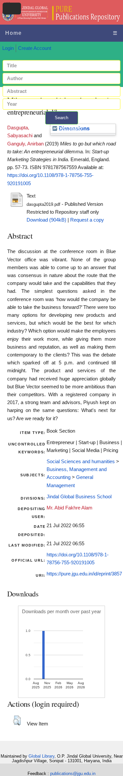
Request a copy (87, 220)
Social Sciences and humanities (81, 461)
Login (8, 48)
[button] (17, 720)
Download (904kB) (46, 220)
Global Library (41, 756)
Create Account (34, 48)
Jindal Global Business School (79, 496)
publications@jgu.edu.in (72, 773)
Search (61, 117)
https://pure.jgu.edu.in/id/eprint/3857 (84, 573)
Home (13, 33)
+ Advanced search (61, 128)
